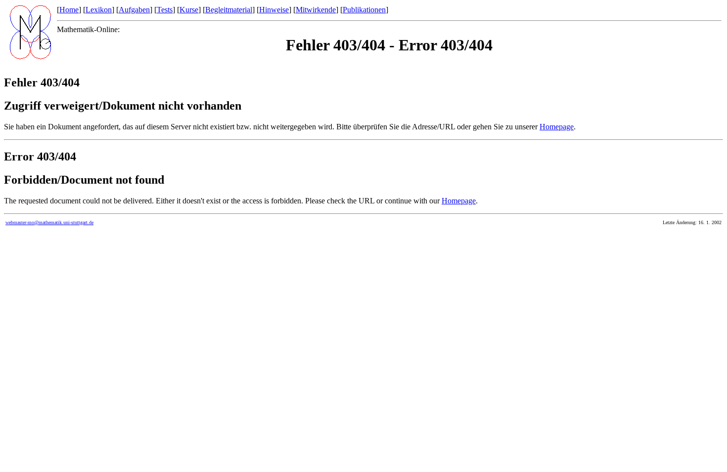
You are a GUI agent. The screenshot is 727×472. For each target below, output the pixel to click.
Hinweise (274, 9)
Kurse (189, 9)
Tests (165, 9)
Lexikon (99, 9)
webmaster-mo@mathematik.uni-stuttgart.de (49, 222)
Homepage (557, 126)
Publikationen (364, 9)
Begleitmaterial (228, 9)
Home (69, 9)
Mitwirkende (316, 9)
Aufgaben (134, 9)
